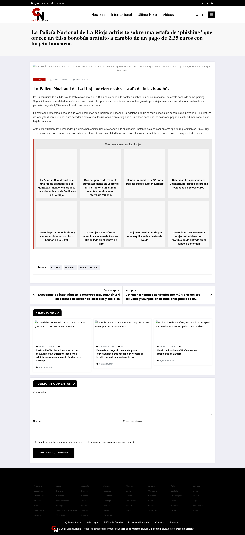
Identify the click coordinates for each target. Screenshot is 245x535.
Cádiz (128, 491)
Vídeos (168, 14)
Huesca (37, 501)
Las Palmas (131, 501)
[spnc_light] (203, 14)
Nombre (37, 421)
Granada (152, 496)
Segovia (84, 510)
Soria (128, 510)
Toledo (196, 510)
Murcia (107, 505)
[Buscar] (197, 14)
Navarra (129, 505)
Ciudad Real (39, 496)
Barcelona (38, 491)
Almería (129, 486)
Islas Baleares (62, 501)
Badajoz (196, 486)
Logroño (56, 267)
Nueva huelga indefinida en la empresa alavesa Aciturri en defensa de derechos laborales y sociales (79, 297)
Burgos (84, 491)
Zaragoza (108, 515)
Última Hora (147, 14)
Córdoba (60, 496)
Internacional (121, 14)
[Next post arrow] (211, 295)
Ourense (152, 505)
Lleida (173, 501)
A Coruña (38, 486)
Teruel (173, 510)
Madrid (37, 505)
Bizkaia (59, 491)
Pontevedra (198, 505)
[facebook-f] (202, 3)
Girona (129, 496)
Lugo (195, 501)
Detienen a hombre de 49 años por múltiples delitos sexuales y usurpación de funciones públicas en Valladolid (162, 297)
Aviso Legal (92, 522)
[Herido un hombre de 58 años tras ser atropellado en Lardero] (183, 324)
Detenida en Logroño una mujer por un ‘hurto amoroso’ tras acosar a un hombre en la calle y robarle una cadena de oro (119, 353)
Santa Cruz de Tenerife (66, 510)
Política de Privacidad (139, 522)
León (150, 501)
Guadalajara (176, 496)
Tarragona (153, 510)
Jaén (83, 501)
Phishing (70, 267)
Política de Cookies (113, 522)
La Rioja (39, 79)
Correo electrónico (132, 421)
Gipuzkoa (108, 496)
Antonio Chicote (60, 79)
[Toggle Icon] (211, 14)
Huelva (196, 496)
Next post (131, 290)
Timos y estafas (89, 267)
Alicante (107, 486)
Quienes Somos (73, 522)
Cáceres (107, 491)
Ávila (173, 486)
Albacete (85, 486)
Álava (58, 486)
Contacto (159, 522)
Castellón (175, 491)
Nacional (98, 14)
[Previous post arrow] (34, 295)
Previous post (112, 290)
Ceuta (195, 491)
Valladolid (60, 515)
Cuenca (84, 496)
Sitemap (173, 522)
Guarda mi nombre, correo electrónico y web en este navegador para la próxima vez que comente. (87, 442)
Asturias (152, 486)
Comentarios (39, 392)
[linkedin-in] (212, 3)
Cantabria (152, 491)
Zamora (84, 515)
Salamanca (39, 510)
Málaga (59, 505)
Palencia (174, 505)
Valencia (37, 515)
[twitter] (207, 3)
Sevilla (106, 510)
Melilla (84, 505)
